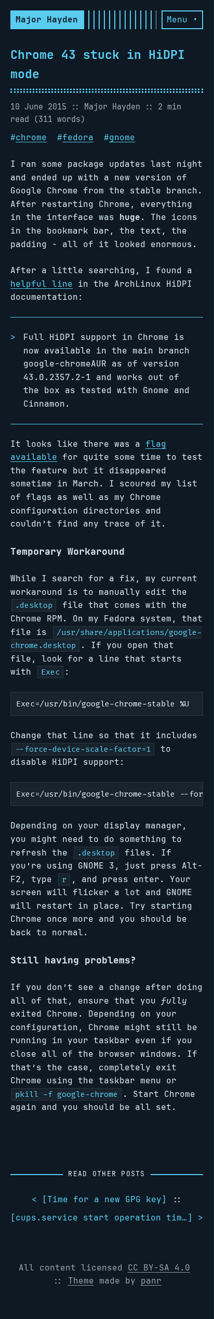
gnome (122, 137)
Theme (81, 1280)
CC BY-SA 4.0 (159, 1267)
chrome (31, 137)
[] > (106, 1217)
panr (151, 1280)
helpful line (41, 283)
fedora (77, 137)
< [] (99, 1199)
